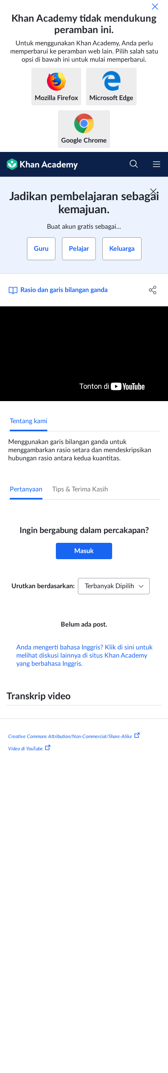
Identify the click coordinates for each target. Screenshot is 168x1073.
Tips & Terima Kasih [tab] (80, 489)
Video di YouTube (25, 748)
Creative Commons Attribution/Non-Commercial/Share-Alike (70, 736)
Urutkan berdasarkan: (43, 586)
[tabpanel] (84, 446)
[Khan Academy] (39, 164)
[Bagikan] (153, 290)
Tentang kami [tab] (28, 421)
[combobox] (114, 586)
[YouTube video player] (84, 353)
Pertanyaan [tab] (26, 489)
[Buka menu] (156, 164)
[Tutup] (154, 6)
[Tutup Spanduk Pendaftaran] (153, 191)
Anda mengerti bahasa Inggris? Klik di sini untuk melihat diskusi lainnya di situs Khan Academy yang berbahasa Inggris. (84, 655)
